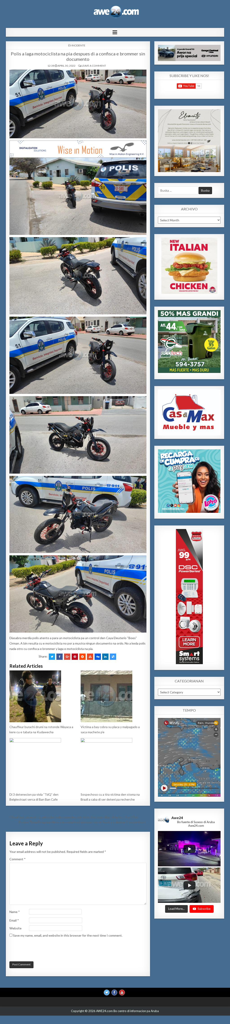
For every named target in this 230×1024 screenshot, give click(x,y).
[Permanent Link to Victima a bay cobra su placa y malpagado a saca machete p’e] (113, 696)
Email (14, 920)
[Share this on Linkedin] (105, 657)
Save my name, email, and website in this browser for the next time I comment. (67, 935)
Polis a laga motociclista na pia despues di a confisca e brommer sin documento (78, 56)
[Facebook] (114, 992)
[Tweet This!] (52, 657)
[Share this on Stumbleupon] (90, 657)
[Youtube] (122, 992)
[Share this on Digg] (98, 657)
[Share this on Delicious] (113, 657)
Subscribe (204, 908)
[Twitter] (107, 992)
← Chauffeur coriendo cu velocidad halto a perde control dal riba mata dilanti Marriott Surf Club (72, 817)
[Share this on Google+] (67, 657)
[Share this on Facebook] (59, 657)
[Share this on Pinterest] (75, 657)
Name (14, 912)
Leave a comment (93, 65)
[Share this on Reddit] (82, 657)
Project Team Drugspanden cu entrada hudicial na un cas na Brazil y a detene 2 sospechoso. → (84, 822)
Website (15, 928)
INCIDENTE (78, 45)
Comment (17, 859)
